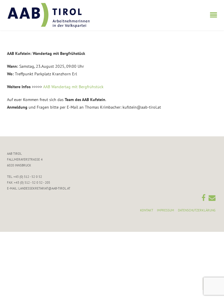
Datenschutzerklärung (197, 210)
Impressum (165, 210)
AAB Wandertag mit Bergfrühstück (73, 86)
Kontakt (146, 210)
